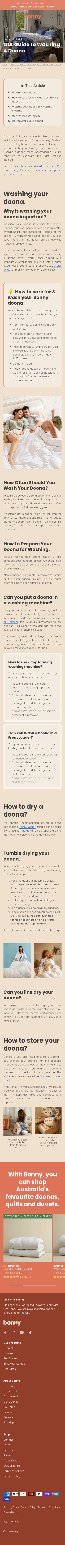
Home (4, 64)
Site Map (8, 1422)
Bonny (14, 1531)
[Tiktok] (30, 1332)
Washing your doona (24, 92)
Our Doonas (10, 1401)
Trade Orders (11, 1460)
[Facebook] (5, 1332)
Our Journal (10, 1396)
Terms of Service (13, 1471)
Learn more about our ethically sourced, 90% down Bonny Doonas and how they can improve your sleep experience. (32, 170)
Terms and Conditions (49, 1507)
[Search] (51, 17)
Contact (8, 1439)
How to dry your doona (26, 115)
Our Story (9, 1386)
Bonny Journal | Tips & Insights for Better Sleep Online (35, 64)
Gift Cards (9, 1368)
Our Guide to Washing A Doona (16, 68)
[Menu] (5, 16)
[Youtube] (22, 1332)
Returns (8, 1450)
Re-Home (9, 1406)
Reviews (8, 1412)
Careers (8, 1417)
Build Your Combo (14, 1363)
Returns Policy (28, 1507)
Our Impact (10, 1391)
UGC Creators (11, 1465)
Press (6, 1455)
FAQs (6, 1445)
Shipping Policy (11, 1507)
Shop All (8, 1348)
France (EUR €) (11, 1522)
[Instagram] (13, 1332)
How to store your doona (27, 120)
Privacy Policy (10, 1512)
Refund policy (11, 1476)
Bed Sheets (10, 1358)
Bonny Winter (27, 826)
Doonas (8, 1353)
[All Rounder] (27, 1238)
